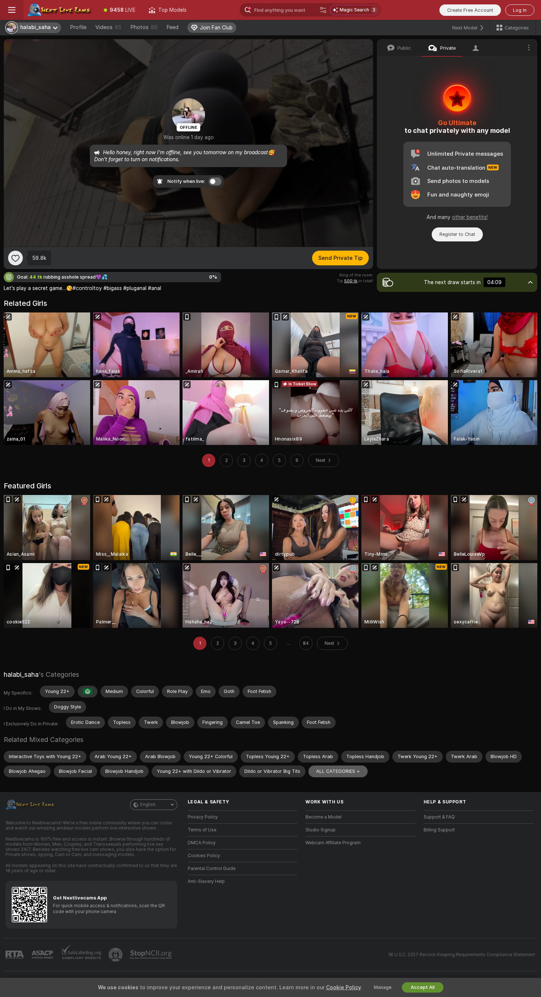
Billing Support (439, 829)
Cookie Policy (343, 987)
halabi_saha (21, 674)
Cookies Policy (204, 855)
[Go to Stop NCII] (151, 954)
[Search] (323, 10)
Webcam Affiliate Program (333, 842)
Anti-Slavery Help (206, 881)
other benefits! (470, 217)
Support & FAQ (439, 817)
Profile (78, 27)
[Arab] (88, 691)
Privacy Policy (203, 817)
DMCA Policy (202, 842)
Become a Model (323, 817)
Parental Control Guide (212, 868)
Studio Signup (320, 829)
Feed (172, 27)
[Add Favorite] (15, 258)
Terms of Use (202, 829)
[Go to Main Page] (60, 10)
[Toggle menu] (12, 10)
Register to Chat (457, 234)
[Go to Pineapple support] (116, 955)
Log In (520, 10)
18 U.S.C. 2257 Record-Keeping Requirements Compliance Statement (461, 954)
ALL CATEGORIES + (338, 771)
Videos (108, 27)
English (148, 804)
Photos (144, 27)
